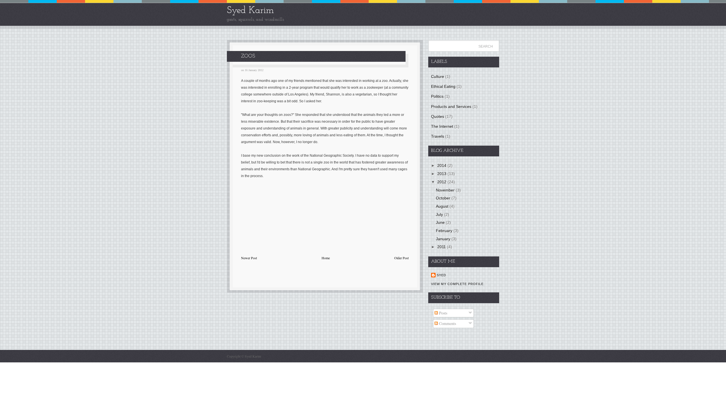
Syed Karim (250, 11)
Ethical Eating (443, 86)
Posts (442, 313)
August (442, 206)
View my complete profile (457, 284)
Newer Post (249, 258)
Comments (447, 323)
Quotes (437, 116)
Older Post (401, 258)
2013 (442, 173)
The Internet (442, 126)
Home (326, 258)
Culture (437, 76)
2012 (442, 182)
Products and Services (451, 106)
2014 (442, 165)
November (446, 190)
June (441, 222)
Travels (437, 136)
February (444, 230)
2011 (442, 247)
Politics (437, 96)
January (443, 239)
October (443, 198)
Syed (441, 275)
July (440, 214)
